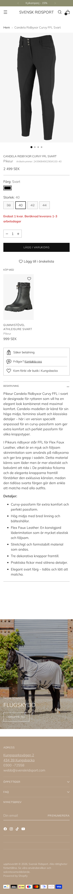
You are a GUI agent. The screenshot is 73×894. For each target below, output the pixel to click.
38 (9, 205)
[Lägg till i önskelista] (29, 278)
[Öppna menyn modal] (5, 12)
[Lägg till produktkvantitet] (18, 233)
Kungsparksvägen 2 (18, 755)
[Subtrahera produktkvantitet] (7, 233)
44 (44, 205)
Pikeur (8, 161)
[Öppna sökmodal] (59, 12)
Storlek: (11, 197)
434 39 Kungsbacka (19, 760)
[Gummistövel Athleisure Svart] (18, 297)
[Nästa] (55, 3)
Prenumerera (59, 815)
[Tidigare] (18, 3)
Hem (6, 27)
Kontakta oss (33, 361)
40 (21, 205)
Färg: (11, 181)
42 (33, 205)
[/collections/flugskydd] (36, 674)
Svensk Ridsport (38, 864)
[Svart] (7, 188)
